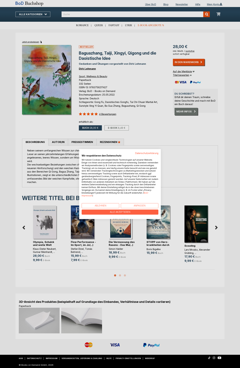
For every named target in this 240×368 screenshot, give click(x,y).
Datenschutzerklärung (146, 153)
